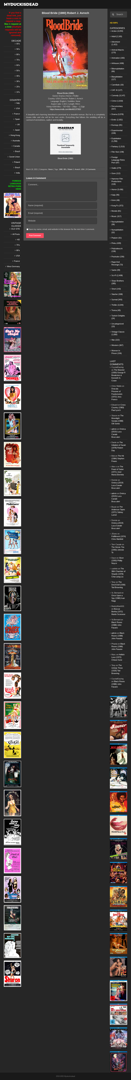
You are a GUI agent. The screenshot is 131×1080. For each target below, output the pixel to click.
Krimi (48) (115, 200)
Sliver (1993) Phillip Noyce (117, 560)
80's (65, 169)
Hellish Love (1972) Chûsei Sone (117, 657)
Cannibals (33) (117, 85)
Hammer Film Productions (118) (117, 181)
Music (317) (116, 216)
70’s (18, 60)
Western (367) (117, 345)
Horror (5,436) (117, 189)
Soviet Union (14, 157)
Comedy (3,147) (118, 95)
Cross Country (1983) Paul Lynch (118, 407)
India (18, 173)
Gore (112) (115, 173)
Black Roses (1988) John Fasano (116, 625)
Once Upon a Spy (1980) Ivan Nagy (118, 598)
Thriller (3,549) (117, 305)
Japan (17, 130)
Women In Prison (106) (116, 351)
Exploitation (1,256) (116, 139)
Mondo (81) (116, 211)
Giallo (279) (116, 168)
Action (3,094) (117, 31)
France (17, 114)
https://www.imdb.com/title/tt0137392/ (65, 109)
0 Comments (91, 169)
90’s (18, 49)
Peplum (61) (116, 238)
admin (114, 429)
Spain (17, 119)
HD (18, 239)
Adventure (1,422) (115, 43)
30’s (18, 81)
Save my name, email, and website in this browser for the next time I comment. (62, 229)
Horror (50, 169)
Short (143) (116, 289)
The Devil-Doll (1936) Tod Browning (118, 584)
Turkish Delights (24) (118, 317)
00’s (18, 44)
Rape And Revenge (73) (117, 263)
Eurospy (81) (116, 125)
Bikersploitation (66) (117, 70)
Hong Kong (15, 135)
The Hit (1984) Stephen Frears (117, 458)
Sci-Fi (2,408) (117, 275)
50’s (18, 70)
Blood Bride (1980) (65, 158)
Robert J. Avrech (74, 169)
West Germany (13, 266)
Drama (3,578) (117, 114)
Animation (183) (118, 58)
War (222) (115, 340)
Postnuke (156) (117, 256)
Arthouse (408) (117, 63)
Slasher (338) (117, 294)
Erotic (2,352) (117, 120)
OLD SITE (15, 229)
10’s (18, 92)
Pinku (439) (116, 243)
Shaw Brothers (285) (117, 282)
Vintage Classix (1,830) (117, 333)
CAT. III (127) (116, 90)
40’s (18, 76)
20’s (18, 87)
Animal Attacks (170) (117, 51)
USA (82, 169)
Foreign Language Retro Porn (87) (118, 160)
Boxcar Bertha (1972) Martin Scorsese (118, 611)
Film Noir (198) (117, 152)
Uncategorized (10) (117, 325)
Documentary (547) (117, 107)
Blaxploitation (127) (116, 78)
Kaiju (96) (115, 195)
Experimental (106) (116, 131)
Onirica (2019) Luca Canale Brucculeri (117, 485)
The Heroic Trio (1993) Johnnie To (117, 550)
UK (18, 124)
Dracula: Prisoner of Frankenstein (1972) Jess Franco (116, 394)
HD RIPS (114, 23)
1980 (61, 169)
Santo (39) (115, 270)
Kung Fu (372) (117, 205)
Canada (16, 146)
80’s (18, 54)
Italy (18, 103)
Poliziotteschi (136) (116, 249)
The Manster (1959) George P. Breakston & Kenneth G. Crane (118, 375)
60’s (18, 65)
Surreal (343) (116, 299)
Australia (16, 141)
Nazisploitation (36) (117, 223)
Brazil (17, 151)
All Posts (16, 234)
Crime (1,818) (117, 101)
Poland (17, 162)
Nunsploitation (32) (117, 231)
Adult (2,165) (116, 36)
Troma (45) (116, 310)
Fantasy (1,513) (118, 146)
